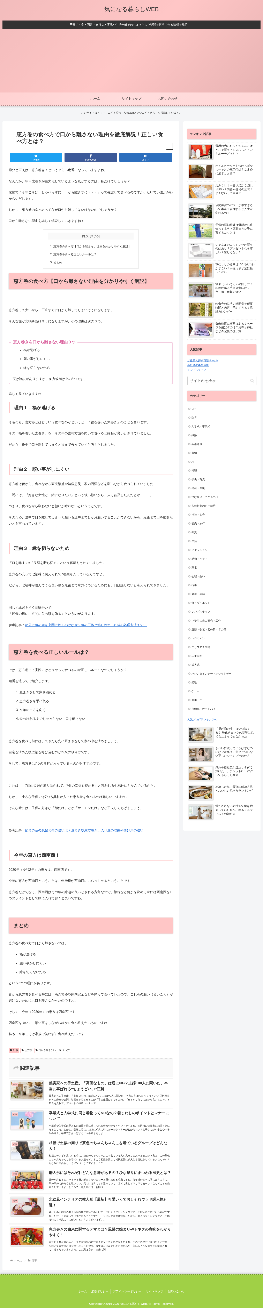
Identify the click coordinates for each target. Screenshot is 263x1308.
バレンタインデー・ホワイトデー (211, 673)
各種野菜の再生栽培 (203, 505)
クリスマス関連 (200, 647)
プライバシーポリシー (127, 1291)
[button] (252, 380)
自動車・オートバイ (203, 708)
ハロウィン (198, 638)
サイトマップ (154, 1291)
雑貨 (194, 532)
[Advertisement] (131, 61)
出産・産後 (198, 488)
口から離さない (47, 1050)
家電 (194, 567)
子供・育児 (198, 479)
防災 (194, 417)
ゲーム (195, 691)
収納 (194, 452)
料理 (194, 470)
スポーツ (196, 700)
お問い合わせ (176, 1291)
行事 (15, 1050)
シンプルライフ (196, 369)
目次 (85, 236)
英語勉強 (196, 444)
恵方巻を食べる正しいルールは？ (75, 254)
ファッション (199, 549)
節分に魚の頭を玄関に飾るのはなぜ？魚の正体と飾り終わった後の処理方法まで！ (86, 625)
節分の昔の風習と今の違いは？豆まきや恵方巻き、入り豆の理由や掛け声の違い (84, 830)
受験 (194, 682)
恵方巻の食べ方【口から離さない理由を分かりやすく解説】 (92, 246)
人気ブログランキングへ (202, 719)
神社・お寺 (198, 514)
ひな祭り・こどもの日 (204, 497)
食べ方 (66, 1050)
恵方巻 (28, 1050)
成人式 (195, 664)
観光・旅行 (198, 523)
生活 (194, 541)
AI (192, 461)
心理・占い (198, 576)
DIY (193, 408)
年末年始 (196, 655)
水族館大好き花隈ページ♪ (202, 360)
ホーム (82, 1291)
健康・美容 (198, 594)
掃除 (194, 435)
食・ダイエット (200, 602)
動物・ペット (199, 558)
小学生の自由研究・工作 (206, 620)
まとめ (57, 262)
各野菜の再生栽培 (198, 365)
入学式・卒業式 (200, 426)
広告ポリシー (99, 1291)
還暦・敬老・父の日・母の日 (208, 629)
